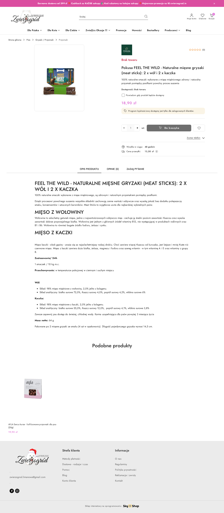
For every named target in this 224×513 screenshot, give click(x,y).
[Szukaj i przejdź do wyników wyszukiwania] (146, 16)
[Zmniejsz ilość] (124, 128)
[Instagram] (17, 491)
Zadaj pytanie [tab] (135, 169)
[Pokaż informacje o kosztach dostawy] (156, 151)
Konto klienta (69, 480)
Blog (64, 475)
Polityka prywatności (125, 469)
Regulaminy (121, 464)
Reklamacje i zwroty (125, 475)
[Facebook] (12, 491)
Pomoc (66, 469)
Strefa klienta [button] (71, 450)
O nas (118, 459)
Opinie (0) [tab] (113, 169)
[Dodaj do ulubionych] (199, 128)
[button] (173, 30)
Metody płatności (71, 459)
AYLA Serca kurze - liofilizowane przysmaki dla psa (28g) (32, 426)
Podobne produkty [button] (112, 345)
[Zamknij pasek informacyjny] (214, 3)
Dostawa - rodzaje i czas (75, 464)
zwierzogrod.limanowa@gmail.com (27, 477)
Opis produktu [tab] (89, 169)
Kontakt (119, 480)
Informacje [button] (122, 450)
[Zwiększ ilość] (137, 128)
